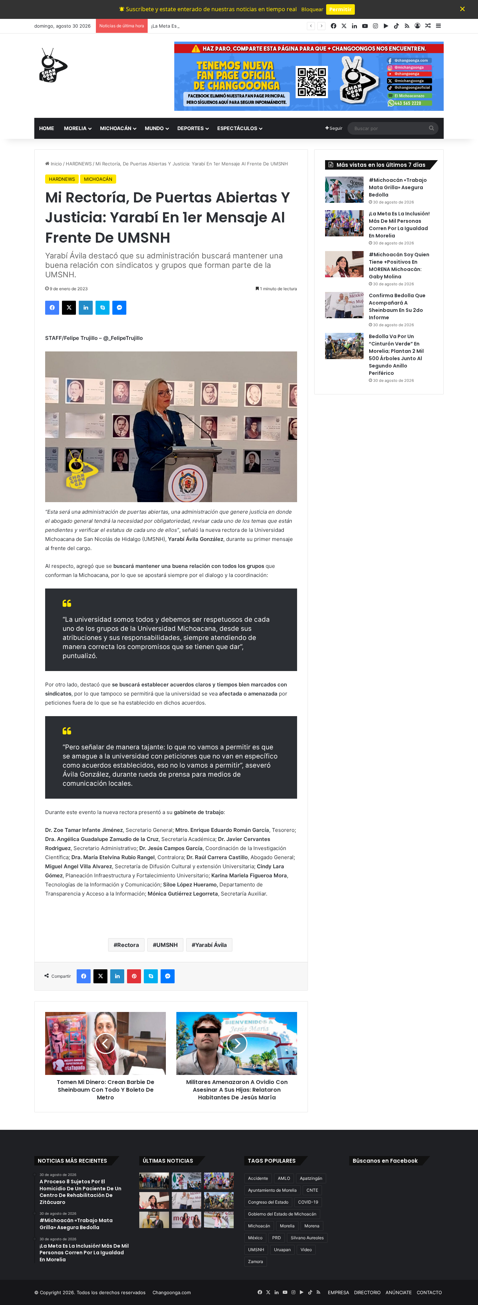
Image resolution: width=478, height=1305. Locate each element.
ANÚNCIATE (399, 1292)
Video (306, 1249)
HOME (46, 128)
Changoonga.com (172, 1292)
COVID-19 (308, 1202)
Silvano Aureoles (307, 1237)
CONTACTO (429, 1292)
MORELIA (75, 128)
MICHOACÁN (115, 128)
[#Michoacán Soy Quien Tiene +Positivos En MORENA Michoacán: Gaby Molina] (344, 264)
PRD (276, 1237)
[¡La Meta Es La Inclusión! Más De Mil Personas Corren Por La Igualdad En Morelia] (344, 223)
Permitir (340, 9)
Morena (311, 1225)
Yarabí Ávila (211, 944)
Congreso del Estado (268, 1202)
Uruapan (282, 1249)
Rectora (128, 944)
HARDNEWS (79, 163)
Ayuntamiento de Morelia (272, 1190)
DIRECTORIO (367, 1292)
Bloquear (312, 9)
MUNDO (154, 128)
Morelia (287, 1225)
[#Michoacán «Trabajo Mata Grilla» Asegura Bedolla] (344, 190)
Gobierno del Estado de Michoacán (282, 1214)
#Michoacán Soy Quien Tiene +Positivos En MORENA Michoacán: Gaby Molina (399, 265)
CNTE (312, 1190)
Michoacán (259, 1225)
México (255, 1237)
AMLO (284, 1178)
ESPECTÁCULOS (237, 128)
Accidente (258, 1178)
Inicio (55, 163)
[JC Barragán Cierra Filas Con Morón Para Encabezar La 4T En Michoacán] (154, 1220)
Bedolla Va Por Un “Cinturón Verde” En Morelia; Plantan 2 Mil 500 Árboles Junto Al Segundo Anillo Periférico (396, 355)
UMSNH (167, 944)
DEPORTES (190, 128)
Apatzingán (311, 1178)
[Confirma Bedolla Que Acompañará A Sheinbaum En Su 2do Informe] (344, 305)
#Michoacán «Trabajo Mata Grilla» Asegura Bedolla (398, 187)
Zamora (255, 1261)
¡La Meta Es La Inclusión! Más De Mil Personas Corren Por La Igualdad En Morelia (239, 26)
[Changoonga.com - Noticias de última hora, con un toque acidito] (51, 65)
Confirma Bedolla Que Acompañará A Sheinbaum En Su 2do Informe (397, 306)
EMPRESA (338, 1292)
